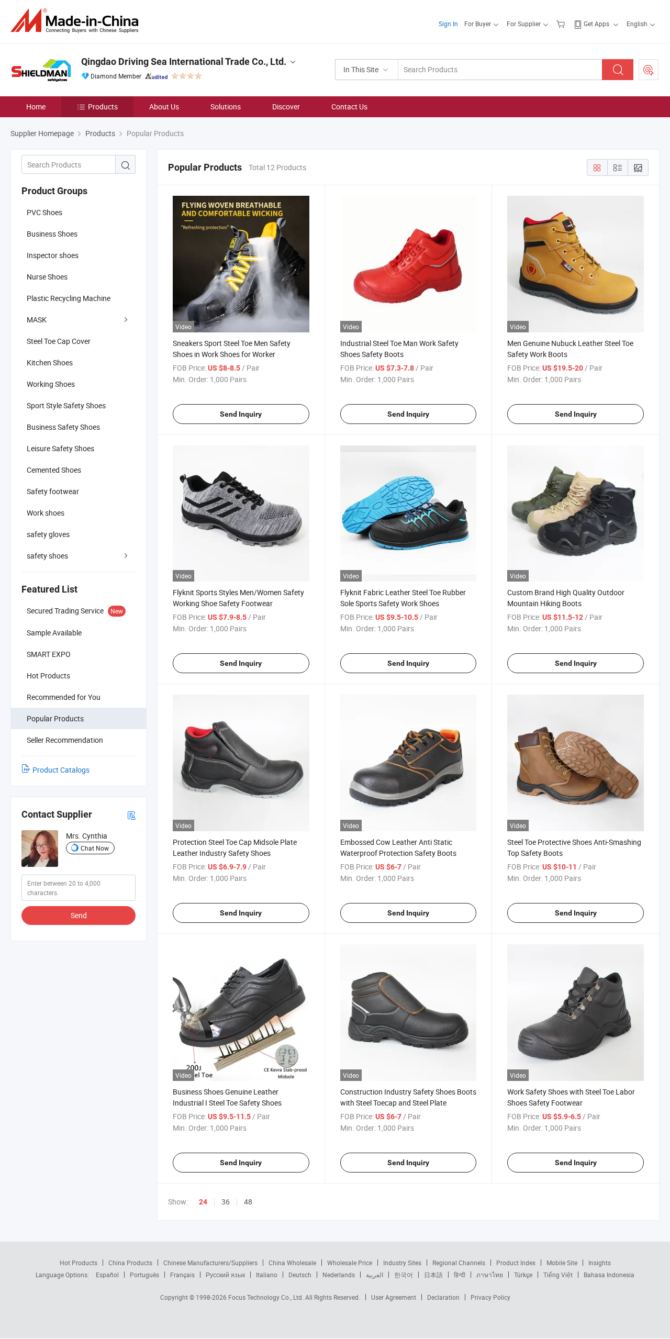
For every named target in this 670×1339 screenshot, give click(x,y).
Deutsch (299, 1274)
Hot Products (78, 1262)
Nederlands (338, 1274)
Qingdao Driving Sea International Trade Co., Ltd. (183, 61)
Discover (286, 106)
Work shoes (45, 513)
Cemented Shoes (54, 470)
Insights (599, 1262)
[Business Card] (131, 815)
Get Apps (596, 23)
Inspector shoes (53, 255)
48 (248, 1202)
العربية (374, 1274)
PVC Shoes (44, 212)
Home (36, 106)
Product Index (515, 1262)
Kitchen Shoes (50, 362)
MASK (37, 320)
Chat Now (95, 848)
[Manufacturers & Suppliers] (77, 20)
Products (103, 106)
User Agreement (393, 1297)
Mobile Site (561, 1262)
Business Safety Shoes (63, 427)
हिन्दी (459, 1274)
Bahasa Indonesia (609, 1274)
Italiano (266, 1274)
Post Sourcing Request (648, 69)
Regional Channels (458, 1262)
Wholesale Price (349, 1262)
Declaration (443, 1297)
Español (107, 1274)
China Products (130, 1262)
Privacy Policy (490, 1297)
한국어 (403, 1274)
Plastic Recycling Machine (68, 298)
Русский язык (225, 1274)
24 (203, 1202)
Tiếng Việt (558, 1274)
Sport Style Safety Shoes (66, 405)
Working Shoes (51, 384)
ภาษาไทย (489, 1274)
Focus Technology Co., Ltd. (266, 1297)
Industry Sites (402, 1262)
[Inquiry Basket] (561, 23)
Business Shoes (52, 234)
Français (182, 1274)
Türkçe (523, 1274)
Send (79, 915)
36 (225, 1202)
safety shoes (47, 556)
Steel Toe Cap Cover (59, 341)
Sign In (448, 23)
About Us (164, 106)
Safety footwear (53, 491)
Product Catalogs (61, 770)
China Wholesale (292, 1262)
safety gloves (48, 534)
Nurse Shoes (47, 277)
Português (144, 1274)
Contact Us (349, 106)
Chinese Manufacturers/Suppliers (210, 1262)
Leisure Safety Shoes (60, 448)
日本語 (433, 1274)
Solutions (225, 106)
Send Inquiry (241, 414)
